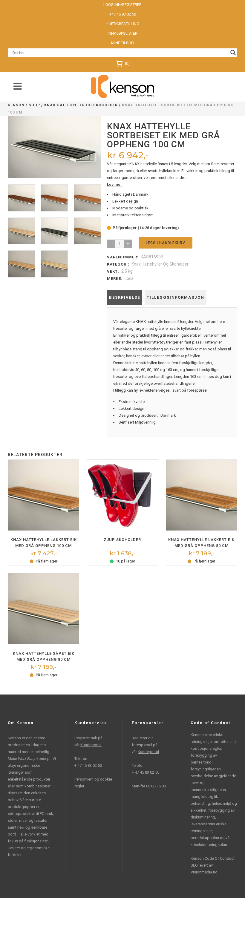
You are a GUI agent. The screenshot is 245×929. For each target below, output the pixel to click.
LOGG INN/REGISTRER (122, 4)
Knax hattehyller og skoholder (81, 105)
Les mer (114, 184)
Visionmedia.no (204, 872)
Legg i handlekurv (165, 243)
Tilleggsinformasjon (175, 297)
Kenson (16, 105)
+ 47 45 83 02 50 (88, 765)
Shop (34, 105)
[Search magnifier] (233, 52)
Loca (129, 278)
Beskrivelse (124, 297)
